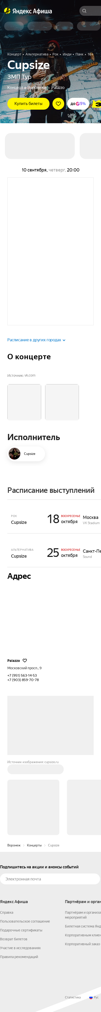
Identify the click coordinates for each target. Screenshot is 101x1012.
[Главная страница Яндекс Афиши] (7, 11)
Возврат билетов (13, 864)
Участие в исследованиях (20, 873)
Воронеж (14, 770)
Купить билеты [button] (28, 103)
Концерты (34, 770)
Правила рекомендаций (19, 882)
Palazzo (57, 87)
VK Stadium (91, 523)
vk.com (30, 375)
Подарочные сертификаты (21, 856)
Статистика (73, 923)
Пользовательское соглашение (25, 847)
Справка (6, 838)
